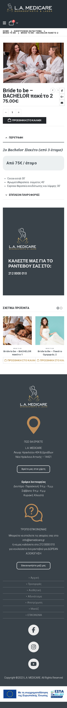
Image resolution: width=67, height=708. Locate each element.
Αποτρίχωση (34, 602)
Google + (62, 97)
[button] (57, 308)
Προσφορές (35, 584)
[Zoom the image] (27, 5)
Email (62, 103)
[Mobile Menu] (5, 23)
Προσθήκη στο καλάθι (26, 120)
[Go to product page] (17, 330)
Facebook (62, 91)
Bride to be (17, 348)
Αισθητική (35, 590)
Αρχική (35, 577)
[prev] (52, 90)
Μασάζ (35, 608)
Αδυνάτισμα (35, 596)
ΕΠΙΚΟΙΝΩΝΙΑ (35, 615)
